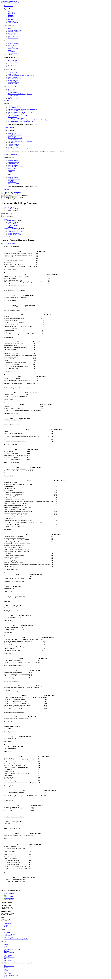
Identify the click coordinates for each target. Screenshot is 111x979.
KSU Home (4, 192)
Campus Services (12, 92)
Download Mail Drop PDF (8, 243)
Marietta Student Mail (14, 233)
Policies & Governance (10, 154)
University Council (13, 177)
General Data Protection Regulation (17, 166)
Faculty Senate (12, 182)
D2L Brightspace (12, 12)
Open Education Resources (15, 78)
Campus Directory (13, 38)
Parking (6, 925)
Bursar (9, 50)
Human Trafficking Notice (11, 975)
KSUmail (10, 15)
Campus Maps (8, 923)
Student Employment (13, 36)
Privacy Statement (9, 966)
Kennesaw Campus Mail (11, 209)
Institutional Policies (13, 162)
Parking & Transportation (15, 30)
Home (6, 219)
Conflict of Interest (13, 165)
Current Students (8, 6)
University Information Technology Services (20, 94)
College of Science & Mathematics (17, 115)
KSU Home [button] (4, 3)
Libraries (6, 944)
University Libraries (13, 31)
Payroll (10, 97)
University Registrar (13, 53)
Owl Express (11, 13)
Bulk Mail (10, 227)
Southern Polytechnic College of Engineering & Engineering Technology (28, 120)
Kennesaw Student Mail (14, 230)
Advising (10, 47)
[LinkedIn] (57, 896)
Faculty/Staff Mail (9, 220)
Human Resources (13, 91)
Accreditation (8, 967)
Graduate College (12, 117)
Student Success (12, 45)
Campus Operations (13, 147)
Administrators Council (14, 179)
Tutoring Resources (13, 43)
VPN (9, 66)
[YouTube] (57, 899)
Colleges (6, 100)
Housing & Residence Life (15, 138)
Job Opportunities (9, 952)
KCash (9, 18)
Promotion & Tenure (13, 82)
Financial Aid (11, 51)
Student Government (13, 183)
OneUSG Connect (13, 98)
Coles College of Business (15, 106)
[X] (57, 895)
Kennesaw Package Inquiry (15, 231)
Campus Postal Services (10, 207)
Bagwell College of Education (16, 110)
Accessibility (7, 960)
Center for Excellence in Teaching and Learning (21, 75)
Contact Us (7, 236)
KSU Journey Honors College (16, 118)
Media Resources (9, 926)
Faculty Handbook (13, 80)
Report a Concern (9, 970)
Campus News (8, 935)
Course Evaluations (13, 22)
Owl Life (10, 19)
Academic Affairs (12, 72)
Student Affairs (12, 136)
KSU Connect (11, 65)
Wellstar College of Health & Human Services (20, 121)
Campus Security (9, 955)
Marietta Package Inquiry (14, 234)
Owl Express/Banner (13, 62)
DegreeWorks (11, 16)
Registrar (6, 951)
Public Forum (11, 170)
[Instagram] (57, 898)
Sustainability (8, 958)
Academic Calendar (9, 934)
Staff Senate (11, 180)
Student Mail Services (10, 228)
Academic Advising (13, 145)
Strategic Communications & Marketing (18, 149)
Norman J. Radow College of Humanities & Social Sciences (24, 114)
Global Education (9, 957)
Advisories (7, 969)
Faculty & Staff (8, 54)
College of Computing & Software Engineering (21, 112)
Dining (9, 28)
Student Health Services (14, 33)
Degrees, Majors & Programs (12, 949)
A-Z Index (7, 189)
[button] (13, 194)
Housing (6, 946)
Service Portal (11, 34)
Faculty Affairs (12, 74)
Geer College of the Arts (14, 107)
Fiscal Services (12, 142)
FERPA (10, 171)
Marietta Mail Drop (13, 224)
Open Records (8, 973)
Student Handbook (13, 48)
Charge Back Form (13, 225)
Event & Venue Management (16, 139)
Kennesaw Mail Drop (14, 222)
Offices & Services (9, 127)
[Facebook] (57, 893)
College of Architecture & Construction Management (22, 109)
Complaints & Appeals (14, 163)
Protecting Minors (12, 168)
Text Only (7, 977)
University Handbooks (14, 160)
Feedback (6, 972)
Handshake (11, 21)
